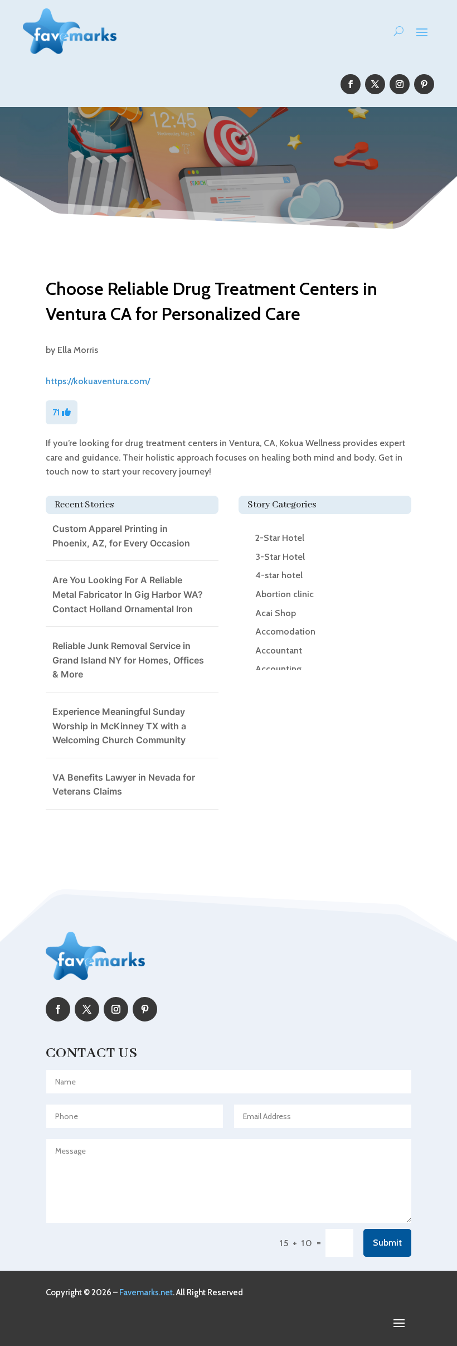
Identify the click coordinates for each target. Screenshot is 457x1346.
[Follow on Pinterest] (424, 84)
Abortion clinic (284, 594)
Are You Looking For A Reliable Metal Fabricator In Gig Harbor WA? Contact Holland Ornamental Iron (127, 594)
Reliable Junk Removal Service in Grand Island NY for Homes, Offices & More (128, 660)
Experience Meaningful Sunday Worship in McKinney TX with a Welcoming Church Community (119, 725)
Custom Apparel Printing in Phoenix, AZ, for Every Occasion (121, 536)
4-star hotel (279, 575)
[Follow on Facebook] (351, 84)
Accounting (278, 669)
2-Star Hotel (279, 537)
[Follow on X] (375, 84)
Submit (387, 1242)
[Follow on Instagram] (400, 84)
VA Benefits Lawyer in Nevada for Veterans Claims (123, 784)
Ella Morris (77, 350)
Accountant (278, 650)
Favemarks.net (146, 1292)
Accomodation (285, 631)
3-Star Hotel (280, 556)
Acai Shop (275, 613)
